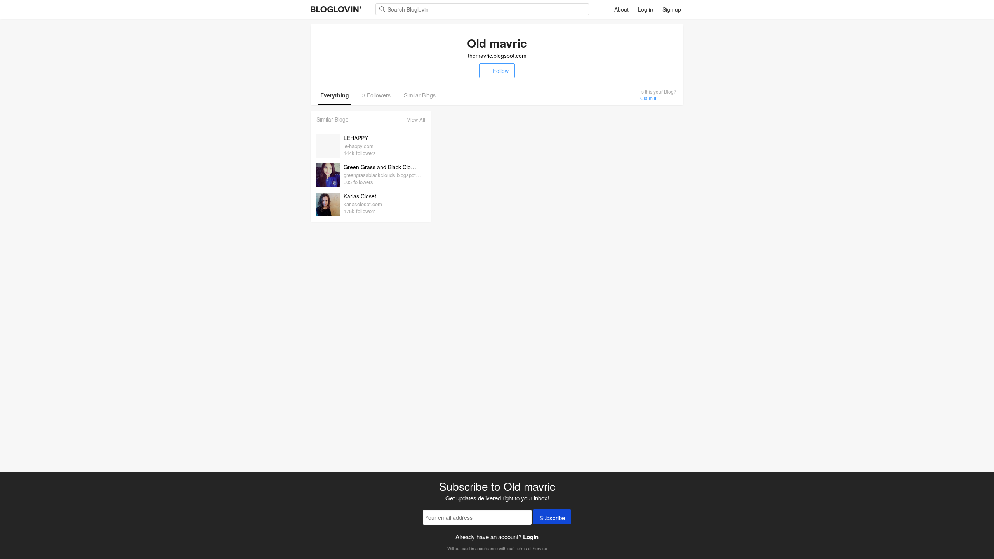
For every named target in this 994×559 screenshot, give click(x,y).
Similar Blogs (420, 95)
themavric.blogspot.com (497, 55)
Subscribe (552, 518)
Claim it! (648, 98)
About (621, 9)
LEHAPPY (356, 137)
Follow (501, 71)
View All (416, 119)
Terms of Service (531, 548)
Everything (334, 95)
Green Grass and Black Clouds (382, 166)
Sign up (671, 9)
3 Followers (376, 95)
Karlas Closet (360, 196)
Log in (645, 9)
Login (531, 537)
